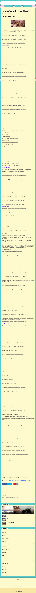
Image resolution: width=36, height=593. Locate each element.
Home (14, 591)
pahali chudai (18, 566)
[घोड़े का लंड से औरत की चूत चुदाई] (4, 523)
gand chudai (20, 480)
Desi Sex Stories (16, 480)
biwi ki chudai (18, 547)
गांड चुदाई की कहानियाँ (5, 480)
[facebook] (15, 586)
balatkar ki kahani (11, 480)
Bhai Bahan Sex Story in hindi (7, 511)
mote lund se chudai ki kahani (26, 480)
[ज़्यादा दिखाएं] (18, 484)
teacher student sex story (18, 574)
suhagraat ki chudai (18, 572)
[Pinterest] (15, 484)
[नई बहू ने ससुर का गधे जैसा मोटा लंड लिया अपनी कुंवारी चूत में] (4, 516)
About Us (17, 591)
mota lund (18, 561)
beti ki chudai (18, 543)
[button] (1, 3)
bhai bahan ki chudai (18, 544)
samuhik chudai (18, 569)
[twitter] (17, 586)
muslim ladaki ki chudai (18, 563)
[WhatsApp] (13, 484)
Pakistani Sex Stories (18, 535)
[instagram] (21, 586)
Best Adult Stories (6, 3)
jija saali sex (18, 560)
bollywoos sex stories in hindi (18, 549)
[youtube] (19, 586)
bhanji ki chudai (18, 546)
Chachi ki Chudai (18, 530)
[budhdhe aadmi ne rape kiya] (4, 519)
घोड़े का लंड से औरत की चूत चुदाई (10, 522)
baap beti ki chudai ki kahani (18, 538)
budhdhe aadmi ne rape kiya (10, 518)
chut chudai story (18, 552)
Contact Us (20, 591)
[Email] (17, 484)
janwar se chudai (18, 558)
